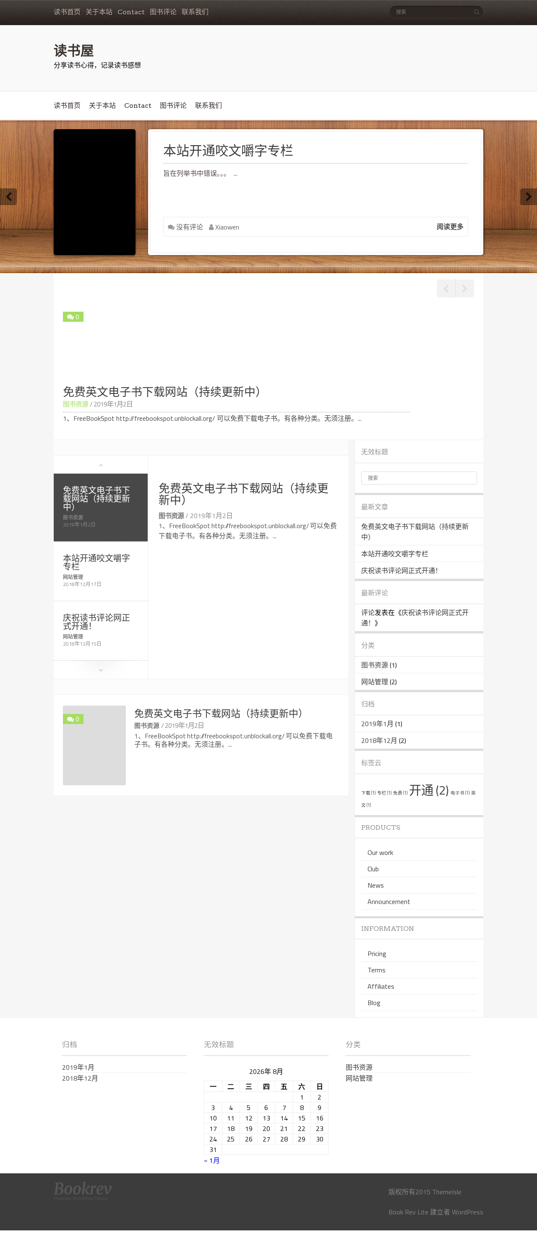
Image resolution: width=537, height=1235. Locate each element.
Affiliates (381, 986)
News (376, 885)
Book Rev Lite (408, 1212)
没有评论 (189, 227)
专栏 (384, 792)
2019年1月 (377, 724)
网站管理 (73, 577)
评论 (368, 612)
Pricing (377, 953)
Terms (377, 970)
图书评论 (163, 12)
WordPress (467, 1212)
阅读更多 (450, 226)
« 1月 (212, 1160)
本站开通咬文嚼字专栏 (228, 151)
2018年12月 (379, 740)
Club (373, 869)
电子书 (460, 792)
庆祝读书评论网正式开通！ (96, 622)
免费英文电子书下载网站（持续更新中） (96, 498)
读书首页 (67, 12)
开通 (429, 790)
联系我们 (195, 12)
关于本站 (99, 12)
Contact (131, 12)
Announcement (389, 901)
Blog (374, 1003)
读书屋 (74, 50)
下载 (368, 792)
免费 (400, 792)
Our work (380, 852)
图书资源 (75, 404)
